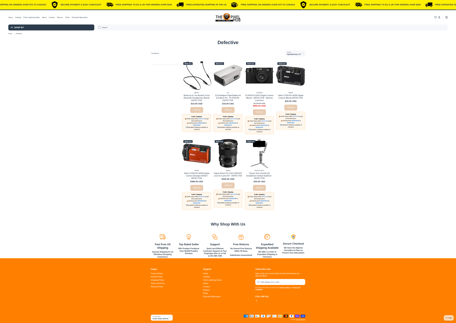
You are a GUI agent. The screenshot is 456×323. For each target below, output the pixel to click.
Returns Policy (157, 287)
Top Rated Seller (189, 244)
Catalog (206, 277)
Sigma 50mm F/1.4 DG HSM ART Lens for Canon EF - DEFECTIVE (228, 174)
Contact (206, 287)
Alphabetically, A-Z (294, 54)
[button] (435, 17)
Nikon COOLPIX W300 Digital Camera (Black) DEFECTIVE (290, 96)
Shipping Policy (157, 280)
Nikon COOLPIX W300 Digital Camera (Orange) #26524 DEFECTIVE (196, 175)
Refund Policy (157, 277)
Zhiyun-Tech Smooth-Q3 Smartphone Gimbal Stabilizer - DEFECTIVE (259, 175)
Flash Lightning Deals (212, 280)
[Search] (99, 27)
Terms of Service (158, 283)
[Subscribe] (302, 282)
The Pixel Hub (300, 319)
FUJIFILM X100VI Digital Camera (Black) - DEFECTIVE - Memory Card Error (259, 97)
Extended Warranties (212, 297)
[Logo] (228, 17)
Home (10, 33)
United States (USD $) (160, 319)
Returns (206, 290)
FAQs (205, 293)
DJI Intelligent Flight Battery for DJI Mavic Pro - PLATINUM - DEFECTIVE (228, 97)
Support (215, 244)
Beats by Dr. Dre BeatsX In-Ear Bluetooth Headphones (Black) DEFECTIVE (197, 97)
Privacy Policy (157, 273)
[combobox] (272, 27)
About (205, 283)
